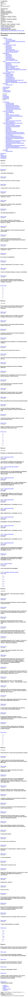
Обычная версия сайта (6, 28)
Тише (8, 24)
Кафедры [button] (8, 119)
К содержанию (4, 1)
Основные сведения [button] (10, 124)
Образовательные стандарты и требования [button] (15, 145)
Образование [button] (6, 53)
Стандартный (3, 16)
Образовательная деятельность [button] (12, 107)
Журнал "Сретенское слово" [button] (12, 66)
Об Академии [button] (9, 39)
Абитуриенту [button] (6, 43)
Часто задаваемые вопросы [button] (12, 51)
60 (3, 933)
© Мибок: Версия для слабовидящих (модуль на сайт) (12, 30)
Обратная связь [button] (9, 84)
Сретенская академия (9, 456)
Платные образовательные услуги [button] (13, 135)
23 (3, 579)
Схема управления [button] (10, 112)
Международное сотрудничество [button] (13, 141)
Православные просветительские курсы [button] (15, 80)
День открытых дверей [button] (11, 44)
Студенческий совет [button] (10, 77)
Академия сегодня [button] (10, 103)
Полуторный (9, 19)
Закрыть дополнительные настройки (8, 29)
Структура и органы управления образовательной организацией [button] (13, 126)
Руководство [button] (8, 130)
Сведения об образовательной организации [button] (15, 41)
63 (3, 939)
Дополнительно (4, 8)
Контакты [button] (8, 42)
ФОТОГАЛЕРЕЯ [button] (9, 74)
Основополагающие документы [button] (13, 106)
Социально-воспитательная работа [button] (13, 109)
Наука (4, 99)
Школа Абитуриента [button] (10, 49)
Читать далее (3, 169)
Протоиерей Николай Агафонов (11, 466)
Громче (18, 24)
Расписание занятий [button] (10, 59)
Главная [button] (5, 37)
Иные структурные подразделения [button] (13, 120)
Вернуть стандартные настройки (7, 26)
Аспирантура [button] (9, 48)
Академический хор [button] (10, 78)
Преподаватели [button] (9, 57)
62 (3, 937)
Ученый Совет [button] (9, 118)
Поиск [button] (4, 89)
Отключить (8, 11)
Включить (3, 11)
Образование (6, 98)
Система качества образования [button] (12, 146)
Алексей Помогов (8, 563)
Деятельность (6, 97)
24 (3, 581)
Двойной (14, 19)
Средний (9, 16)
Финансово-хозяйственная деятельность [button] (15, 137)
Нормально (13, 24)
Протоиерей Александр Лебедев (11, 572)
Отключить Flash (4, 14)
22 (3, 576)
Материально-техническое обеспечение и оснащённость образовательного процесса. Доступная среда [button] (15, 133)
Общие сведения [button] (9, 75)
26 (3, 586)
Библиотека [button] (8, 63)
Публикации (6, 96)
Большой (14, 16)
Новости (3, 160)
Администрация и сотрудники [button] (12, 114)
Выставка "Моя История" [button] (11, 81)
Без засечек (3, 21)
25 (3, 583)
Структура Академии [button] (10, 40)
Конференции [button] (9, 64)
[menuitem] (15, 40)
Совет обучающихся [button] (10, 121)
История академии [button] (10, 104)
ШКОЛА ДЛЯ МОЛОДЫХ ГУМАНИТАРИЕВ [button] (16, 82)
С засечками (9, 21)
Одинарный (3, 19)
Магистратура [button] (9, 47)
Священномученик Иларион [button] (12, 105)
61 (3, 935)
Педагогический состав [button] (11, 131)
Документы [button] (8, 127)
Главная (5, 95)
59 (3, 931)
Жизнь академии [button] (7, 73)
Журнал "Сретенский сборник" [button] (13, 68)
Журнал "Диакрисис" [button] (10, 67)
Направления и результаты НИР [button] (13, 62)
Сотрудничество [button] (9, 110)
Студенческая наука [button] (10, 71)
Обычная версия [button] (6, 91)
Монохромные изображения (6, 12)
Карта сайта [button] (5, 88)
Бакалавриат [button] (8, 46)
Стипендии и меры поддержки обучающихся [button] (16, 140)
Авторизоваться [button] (6, 90)
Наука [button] (4, 61)
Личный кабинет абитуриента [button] (12, 50)
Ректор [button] (7, 113)
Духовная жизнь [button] (9, 76)
